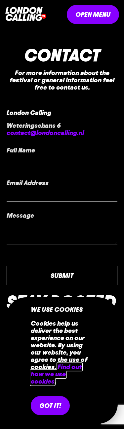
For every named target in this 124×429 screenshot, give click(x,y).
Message (20, 215)
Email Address (28, 182)
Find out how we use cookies (56, 374)
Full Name (21, 150)
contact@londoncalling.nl (45, 132)
